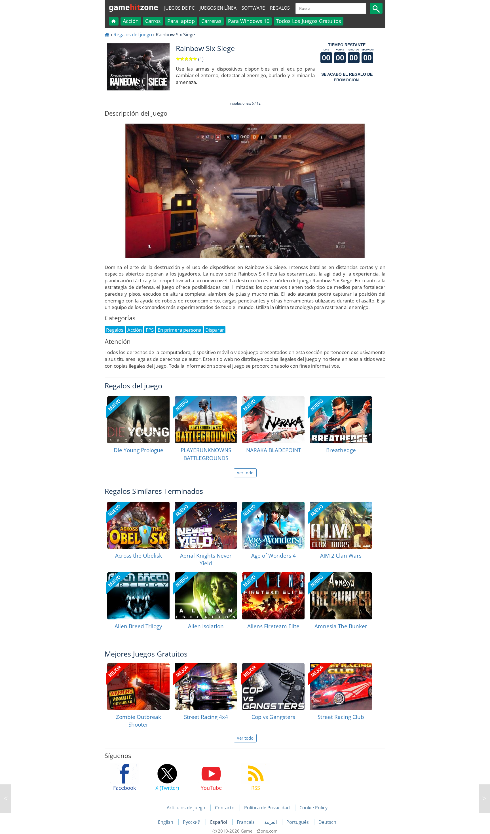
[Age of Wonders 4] (273, 525)
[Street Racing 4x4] (206, 686)
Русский (192, 822)
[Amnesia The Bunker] (341, 595)
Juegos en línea (218, 8)
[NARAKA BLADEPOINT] (273, 419)
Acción (131, 21)
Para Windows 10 (248, 21)
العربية (271, 822)
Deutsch (327, 822)
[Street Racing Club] (341, 686)
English (166, 822)
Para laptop (181, 21)
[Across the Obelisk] (138, 525)
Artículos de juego (186, 808)
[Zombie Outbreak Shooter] (138, 686)
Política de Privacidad (267, 808)
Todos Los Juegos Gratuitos (308, 21)
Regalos (280, 8)
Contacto (225, 808)
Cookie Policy (313, 808)
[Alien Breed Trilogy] (138, 595)
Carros (153, 21)
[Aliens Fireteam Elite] (273, 595)
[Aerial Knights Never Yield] (206, 525)
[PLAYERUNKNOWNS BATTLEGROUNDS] (206, 419)
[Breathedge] (341, 419)
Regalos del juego (132, 34)
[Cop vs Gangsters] (273, 686)
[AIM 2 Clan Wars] (341, 525)
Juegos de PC (179, 8)
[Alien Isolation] (206, 595)
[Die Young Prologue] (138, 419)
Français (246, 822)
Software (253, 8)
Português (298, 822)
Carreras (211, 21)
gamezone (133, 7)
